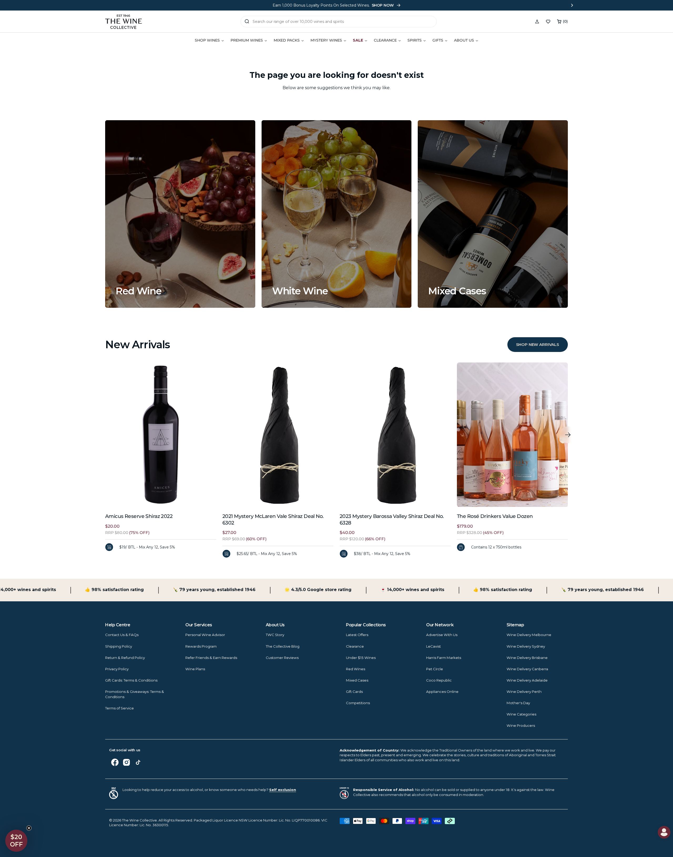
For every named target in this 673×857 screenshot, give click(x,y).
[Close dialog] (184, 357)
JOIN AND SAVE (388, 482)
